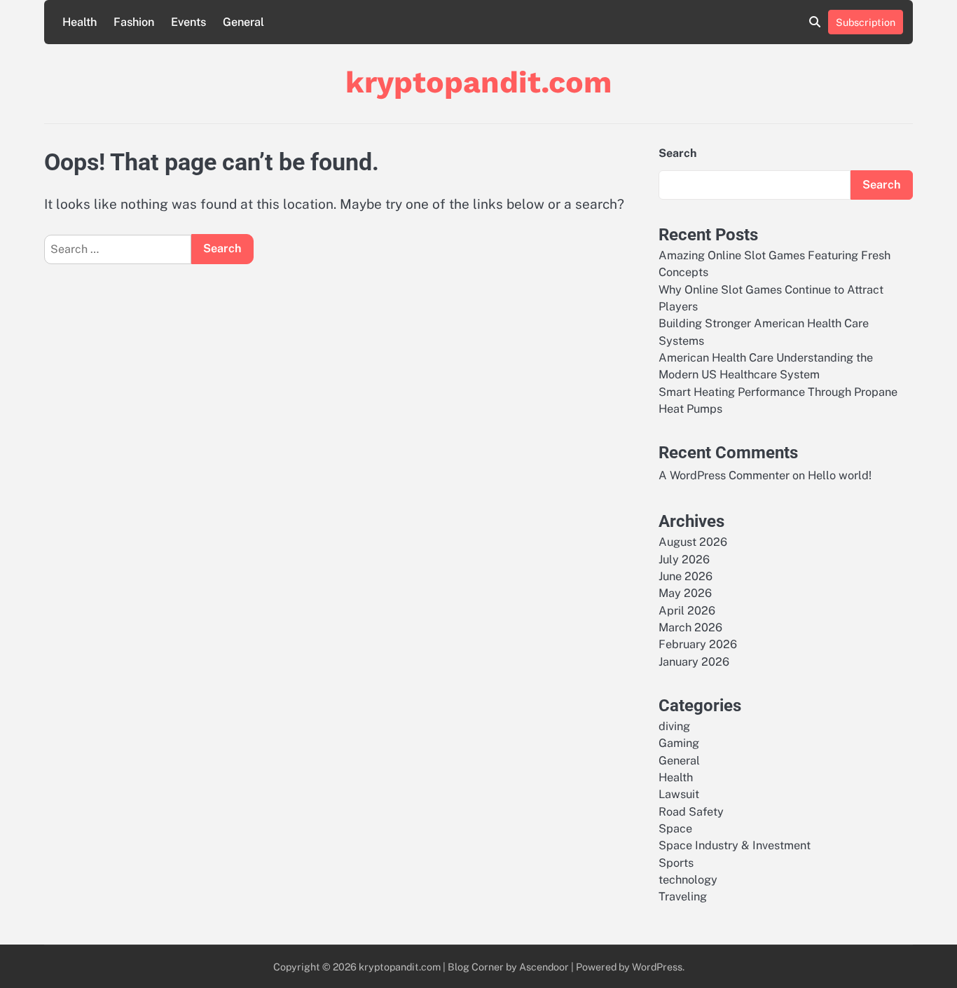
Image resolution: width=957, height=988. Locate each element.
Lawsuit (679, 794)
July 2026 (684, 559)
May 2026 (685, 593)
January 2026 (694, 661)
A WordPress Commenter (724, 475)
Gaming (679, 743)
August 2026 (693, 542)
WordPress (657, 967)
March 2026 (690, 627)
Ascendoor (544, 967)
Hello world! (840, 475)
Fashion (133, 22)
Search (677, 153)
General (243, 22)
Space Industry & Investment (735, 845)
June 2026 (685, 576)
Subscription (865, 22)
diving (674, 726)
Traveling (683, 896)
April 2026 (687, 610)
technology (688, 879)
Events (188, 22)
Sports (676, 863)
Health (79, 22)
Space (675, 828)
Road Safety (691, 811)
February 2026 (698, 644)
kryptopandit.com (478, 82)
